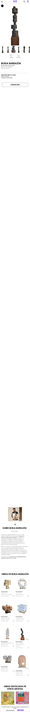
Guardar (11, 57)
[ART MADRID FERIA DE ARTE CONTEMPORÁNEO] (15, 1)
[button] (15, 24)
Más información (10, 710)
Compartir (18, 57)
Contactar (15, 85)
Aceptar (20, 710)
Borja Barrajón (11, 63)
